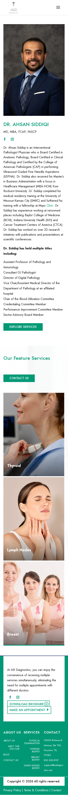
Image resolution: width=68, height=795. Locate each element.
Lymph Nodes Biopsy (32, 767)
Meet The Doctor (13, 748)
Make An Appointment (27, 710)
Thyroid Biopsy (35, 750)
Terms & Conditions (36, 790)
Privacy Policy (12, 790)
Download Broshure (27, 704)
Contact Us (19, 378)
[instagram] (12, 139)
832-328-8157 (51, 760)
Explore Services (23, 327)
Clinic (49, 205)
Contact (56, 790)
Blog (6, 754)
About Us (9, 740)
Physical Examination (32, 742)
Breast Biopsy (35, 759)
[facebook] (5, 139)
